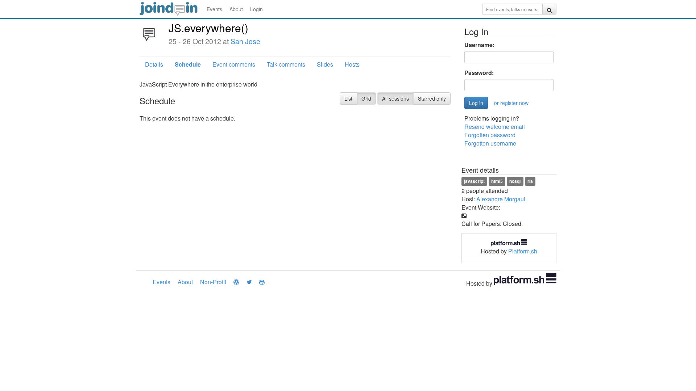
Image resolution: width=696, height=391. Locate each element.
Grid (366, 98)
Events (214, 9)
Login (256, 9)
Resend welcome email (494, 126)
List (348, 98)
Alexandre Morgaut (500, 199)
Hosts (352, 64)
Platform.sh (522, 251)
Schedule (188, 64)
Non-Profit (213, 282)
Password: (479, 73)
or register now (511, 102)
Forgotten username (490, 143)
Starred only (432, 98)
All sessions (395, 98)
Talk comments (286, 64)
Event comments (233, 64)
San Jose (245, 41)
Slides (325, 64)
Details (154, 64)
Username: (479, 45)
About (236, 9)
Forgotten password (489, 135)
